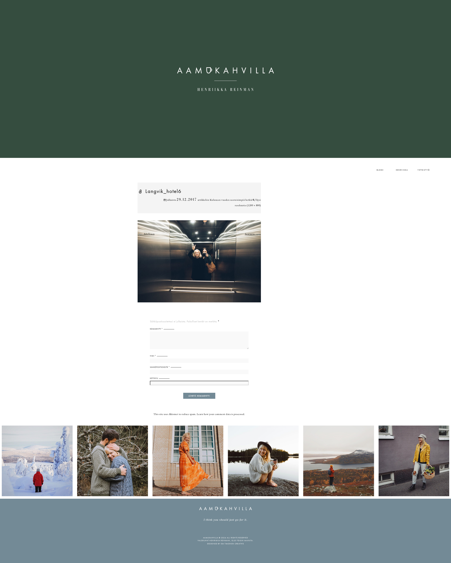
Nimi (153, 356)
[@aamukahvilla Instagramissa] (225, 460)
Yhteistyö (424, 170)
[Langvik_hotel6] (199, 263)
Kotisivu (154, 378)
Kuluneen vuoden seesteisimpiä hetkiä (231, 200)
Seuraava (253, 234)
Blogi (380, 170)
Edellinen (146, 234)
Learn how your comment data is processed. (221, 414)
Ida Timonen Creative (232, 544)
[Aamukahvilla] (225, 79)
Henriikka (402, 170)
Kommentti (156, 329)
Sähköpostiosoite (160, 367)
